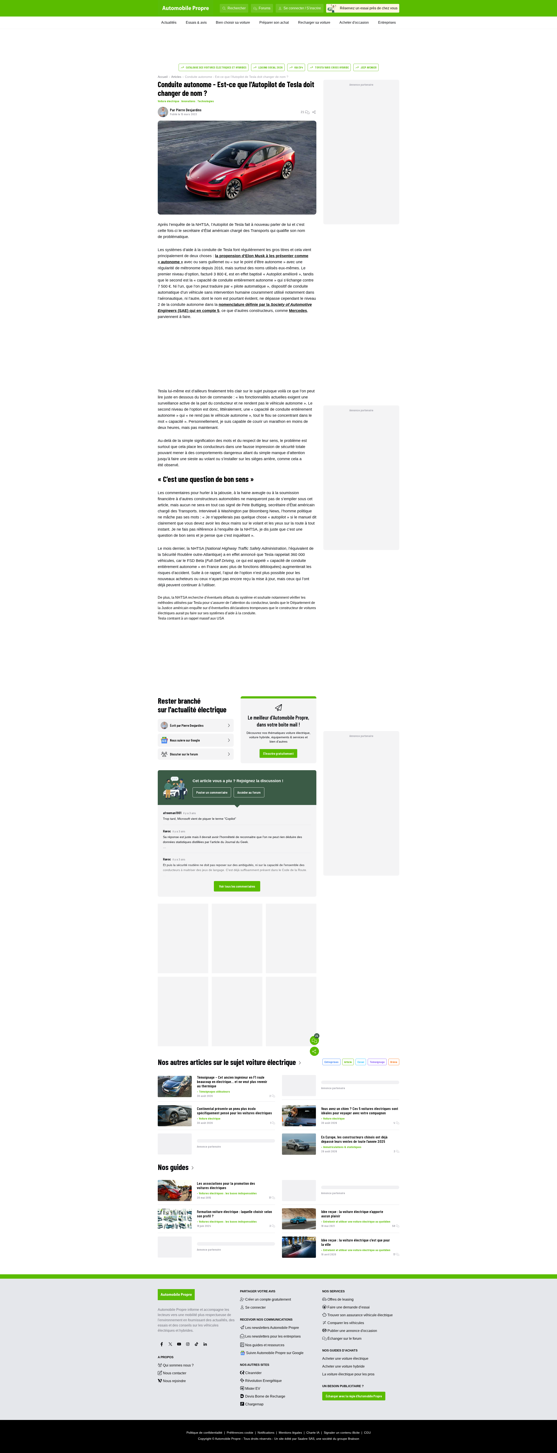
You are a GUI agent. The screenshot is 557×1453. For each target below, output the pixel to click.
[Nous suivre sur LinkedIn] (205, 1344)
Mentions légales (290, 1432)
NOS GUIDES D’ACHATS (339, 1350)
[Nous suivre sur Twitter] (170, 1344)
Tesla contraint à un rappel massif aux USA (191, 618)
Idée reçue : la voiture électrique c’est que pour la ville (355, 1242)
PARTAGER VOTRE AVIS (257, 1291)
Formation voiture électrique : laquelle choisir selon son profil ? (234, 1213)
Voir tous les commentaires (237, 886)
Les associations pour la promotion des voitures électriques (226, 1185)
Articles (176, 76)
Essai (360, 1062)
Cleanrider (253, 1373)
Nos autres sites (254, 1364)
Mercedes (298, 310)
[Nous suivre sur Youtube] (179, 1344)
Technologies (205, 101)
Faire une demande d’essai (348, 1307)
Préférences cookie (240, 1432)
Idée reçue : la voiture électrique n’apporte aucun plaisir (352, 1213)
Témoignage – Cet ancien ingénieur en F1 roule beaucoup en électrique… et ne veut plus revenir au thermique (232, 1081)
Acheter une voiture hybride (343, 1366)
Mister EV (252, 1388)
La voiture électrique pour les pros (348, 1374)
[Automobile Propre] (185, 8)
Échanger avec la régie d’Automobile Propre (354, 1396)
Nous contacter (174, 1373)
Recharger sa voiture (314, 22)
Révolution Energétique (263, 1381)
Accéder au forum (249, 792)
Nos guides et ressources (264, 1345)
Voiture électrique (168, 101)
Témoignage (377, 1062)
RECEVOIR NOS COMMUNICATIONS (266, 1319)
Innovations (188, 101)
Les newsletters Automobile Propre (272, 1328)
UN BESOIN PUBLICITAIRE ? (343, 1386)
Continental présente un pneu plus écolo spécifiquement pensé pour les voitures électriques (234, 1110)
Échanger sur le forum (344, 1338)
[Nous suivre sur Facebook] (162, 1344)
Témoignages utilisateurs (214, 1091)
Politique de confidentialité (204, 1432)
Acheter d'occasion (354, 22)
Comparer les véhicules (345, 1323)
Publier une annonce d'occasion (352, 1331)
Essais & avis (196, 22)
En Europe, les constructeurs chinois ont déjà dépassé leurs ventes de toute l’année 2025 (354, 1139)
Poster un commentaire (211, 792)
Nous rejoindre (174, 1381)
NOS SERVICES (333, 1291)
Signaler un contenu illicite (342, 1432)
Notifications (266, 1432)
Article (348, 1062)
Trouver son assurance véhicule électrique (360, 1315)
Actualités (168, 22)
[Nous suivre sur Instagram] (188, 1344)
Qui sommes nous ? (178, 1365)
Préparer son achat (274, 22)
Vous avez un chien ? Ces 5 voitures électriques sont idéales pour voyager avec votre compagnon (359, 1110)
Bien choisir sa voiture (233, 22)
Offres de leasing (340, 1299)
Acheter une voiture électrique (345, 1358)
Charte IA (312, 1432)
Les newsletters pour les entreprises (273, 1336)
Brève (393, 1062)
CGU (367, 1432)
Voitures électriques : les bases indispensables (228, 1193)
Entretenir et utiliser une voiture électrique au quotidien (356, 1221)
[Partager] (314, 112)
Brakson (353, 1438)
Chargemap (254, 1404)
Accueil (163, 76)
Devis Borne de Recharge (265, 1396)
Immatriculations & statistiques (342, 1147)
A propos (165, 1357)
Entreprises (387, 22)
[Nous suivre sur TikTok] (196, 1344)
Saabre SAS (306, 1438)
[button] (237, 850)
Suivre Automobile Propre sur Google (275, 1353)
